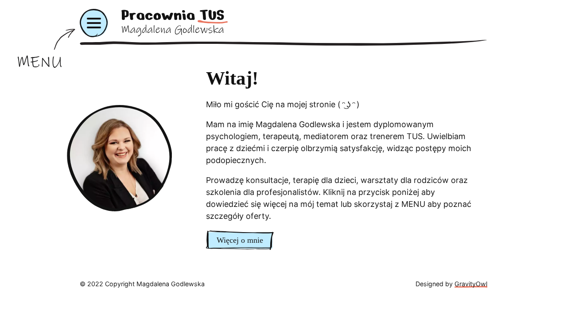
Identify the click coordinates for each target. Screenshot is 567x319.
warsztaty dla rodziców (405, 180)
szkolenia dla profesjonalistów (262, 192)
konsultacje (267, 180)
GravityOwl (470, 284)
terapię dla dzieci (324, 180)
